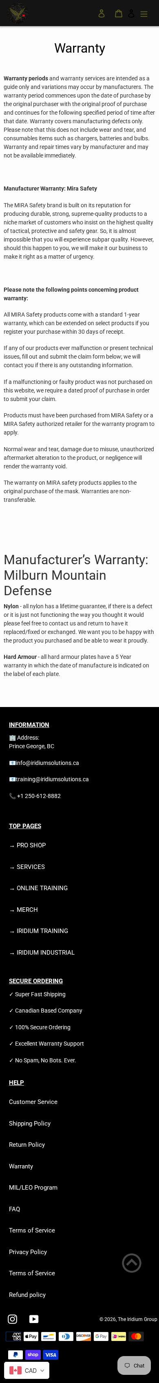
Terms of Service (32, 1230)
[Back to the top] (132, 1264)
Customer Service (33, 1102)
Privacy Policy (28, 1252)
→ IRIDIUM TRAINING (38, 931)
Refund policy (27, 1295)
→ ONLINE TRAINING (38, 888)
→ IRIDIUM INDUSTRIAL (42, 952)
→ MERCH (23, 909)
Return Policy (27, 1144)
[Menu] (143, 13)
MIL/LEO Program (33, 1187)
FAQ (14, 1209)
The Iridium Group (137, 1319)
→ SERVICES (27, 867)
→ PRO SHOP (27, 845)
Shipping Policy (30, 1123)
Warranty (21, 1166)
